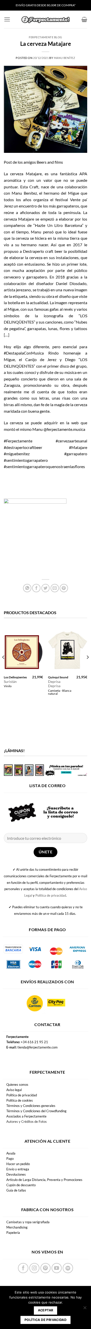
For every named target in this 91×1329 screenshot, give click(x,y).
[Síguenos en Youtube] (57, 1268)
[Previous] (3, 667)
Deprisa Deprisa (54, 684)
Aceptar (45, 1310)
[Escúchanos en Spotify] (68, 1268)
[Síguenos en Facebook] (23, 1268)
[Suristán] (23, 649)
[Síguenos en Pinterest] (45, 1268)
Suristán (10, 682)
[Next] (87, 667)
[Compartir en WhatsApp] (27, 588)
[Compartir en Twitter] (45, 588)
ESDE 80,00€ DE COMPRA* (57, 5)
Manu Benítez (64, 57)
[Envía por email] (55, 588)
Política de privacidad (50, 895)
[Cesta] (84, 19)
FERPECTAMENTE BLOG (45, 37)
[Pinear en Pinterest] (64, 588)
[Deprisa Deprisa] (67, 649)
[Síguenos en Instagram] (34, 1268)
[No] (84, 1309)
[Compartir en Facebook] (36, 588)
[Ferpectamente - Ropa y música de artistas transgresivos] (45, 19)
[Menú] (7, 19)
